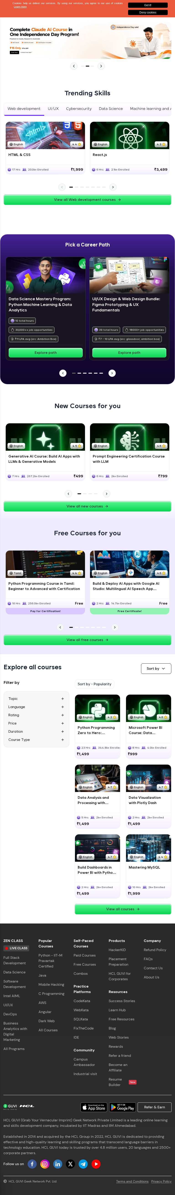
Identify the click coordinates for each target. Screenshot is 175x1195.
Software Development (14, 984)
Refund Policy (155, 949)
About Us (151, 977)
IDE (76, 1037)
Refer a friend (120, 1055)
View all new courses (85, 506)
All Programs (14, 1048)
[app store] (93, 1107)
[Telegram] (83, 1164)
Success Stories (122, 1000)
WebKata (81, 1010)
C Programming (51, 993)
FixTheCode (84, 1028)
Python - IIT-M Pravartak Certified (50, 961)
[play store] (122, 1107)
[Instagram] (44, 1164)
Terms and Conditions (132, 1181)
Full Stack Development (14, 960)
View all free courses (85, 640)
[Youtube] (95, 1164)
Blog (112, 1028)
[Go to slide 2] (87, 66)
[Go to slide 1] (83, 66)
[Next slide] (101, 66)
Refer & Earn (154, 1107)
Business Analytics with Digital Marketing (15, 1031)
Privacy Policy (161, 1181)
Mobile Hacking (51, 984)
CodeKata (82, 1000)
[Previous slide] (73, 66)
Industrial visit (85, 1073)
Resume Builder (122, 1082)
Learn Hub (117, 1010)
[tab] (24, 109)
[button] (156, 668)
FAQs (148, 959)
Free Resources (121, 1019)
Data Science (14, 972)
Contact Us (153, 968)
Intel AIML (11, 995)
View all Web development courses (85, 199)
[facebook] (32, 1164)
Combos (81, 973)
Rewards (116, 1046)
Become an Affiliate (118, 1067)
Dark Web (47, 1021)
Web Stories (119, 1037)
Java (42, 975)
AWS (42, 1002)
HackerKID (117, 949)
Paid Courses (85, 955)
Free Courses (85, 964)
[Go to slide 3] (92, 66)
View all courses (120, 909)
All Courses (48, 1030)
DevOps (10, 1014)
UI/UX (8, 1005)
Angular (45, 1011)
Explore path (46, 352)
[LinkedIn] (57, 1164)
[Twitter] (70, 1164)
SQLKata (81, 1019)
